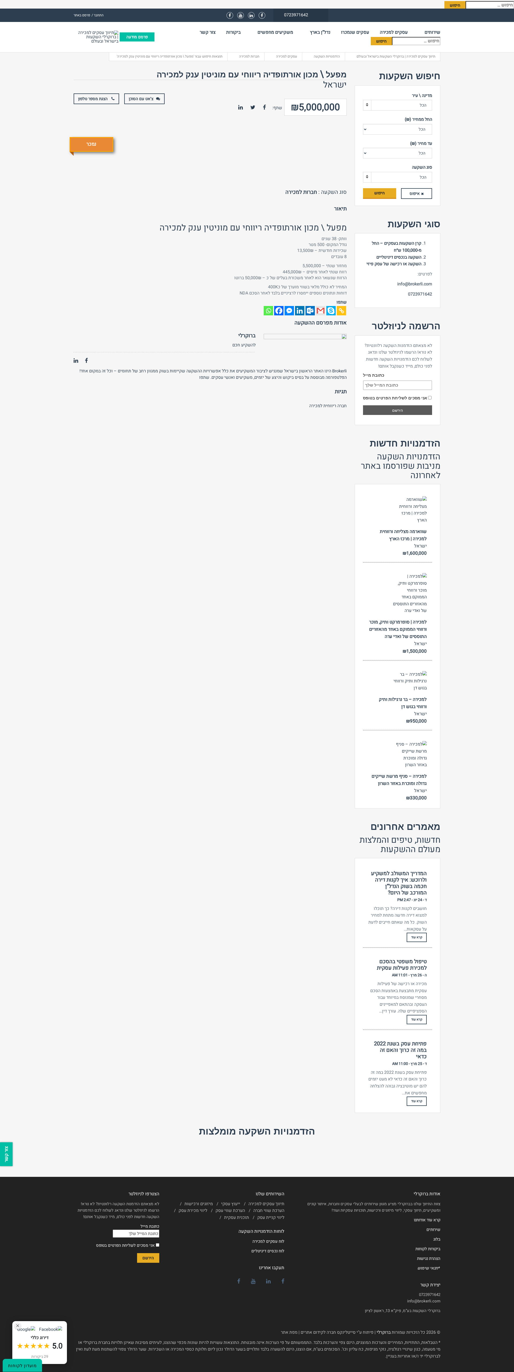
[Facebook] (279, 310)
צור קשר (208, 32)
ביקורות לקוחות (427, 1249)
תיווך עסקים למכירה (266, 1204)
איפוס (415, 193)
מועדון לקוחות (22, 1366)
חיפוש (379, 193)
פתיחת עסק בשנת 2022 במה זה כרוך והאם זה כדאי (400, 1050)
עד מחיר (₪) (421, 143)
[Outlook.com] (310, 310)
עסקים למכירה (394, 32)
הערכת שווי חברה (268, 1210)
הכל (423, 105)
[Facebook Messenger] (289, 310)
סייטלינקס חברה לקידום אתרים (328, 1332)
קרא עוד (416, 937)
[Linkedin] (299, 310)
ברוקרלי (247, 335)
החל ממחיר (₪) (418, 119)
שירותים (432, 32)
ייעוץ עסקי (230, 1204)
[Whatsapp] (268, 310)
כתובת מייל (373, 375)
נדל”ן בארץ (320, 32)
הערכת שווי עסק (230, 1210)
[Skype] (331, 310)
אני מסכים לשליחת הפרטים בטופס (395, 398)
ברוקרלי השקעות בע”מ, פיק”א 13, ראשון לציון (402, 1311)
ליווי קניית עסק (270, 1217)
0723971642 (429, 1295)
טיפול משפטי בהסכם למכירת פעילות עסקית (402, 964)
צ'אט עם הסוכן (141, 99)
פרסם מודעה (137, 37)
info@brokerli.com (423, 1301)
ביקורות (233, 32)
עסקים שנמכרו (355, 32)
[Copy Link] (341, 310)
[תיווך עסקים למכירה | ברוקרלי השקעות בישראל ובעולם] (97, 37)
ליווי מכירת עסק (193, 1210)
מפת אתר (289, 1332)
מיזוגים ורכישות (198, 1204)
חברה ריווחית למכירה (328, 406)
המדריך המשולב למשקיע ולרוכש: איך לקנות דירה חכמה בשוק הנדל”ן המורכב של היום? (399, 883)
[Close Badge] (17, 1325)
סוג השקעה (422, 167)
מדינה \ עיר (422, 95)
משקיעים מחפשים (275, 32)
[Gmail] (320, 310)
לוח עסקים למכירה (268, 1241)
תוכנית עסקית (236, 1217)
